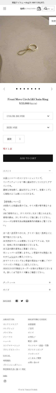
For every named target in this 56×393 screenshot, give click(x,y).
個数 (9, 138)
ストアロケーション (11, 345)
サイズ (31, 332)
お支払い (31, 336)
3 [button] (24, 88)
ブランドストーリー (11, 349)
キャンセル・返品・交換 (38, 345)
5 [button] (31, 88)
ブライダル (7, 332)
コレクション (8, 328)
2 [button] (20, 88)
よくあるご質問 (34, 358)
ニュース (7, 341)
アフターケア (33, 353)
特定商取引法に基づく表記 (14, 369)
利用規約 (7, 360)
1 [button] (16, 88)
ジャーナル (7, 336)
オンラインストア (10, 324)
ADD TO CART (28, 158)
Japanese (46, 8)
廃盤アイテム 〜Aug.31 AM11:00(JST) (28, 2)
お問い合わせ (33, 362)
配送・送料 (32, 341)
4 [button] (28, 88)
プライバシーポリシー (12, 365)
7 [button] (39, 88)
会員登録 (31, 324)
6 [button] (35, 88)
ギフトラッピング (35, 349)
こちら (12, 256)
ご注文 (31, 328)
